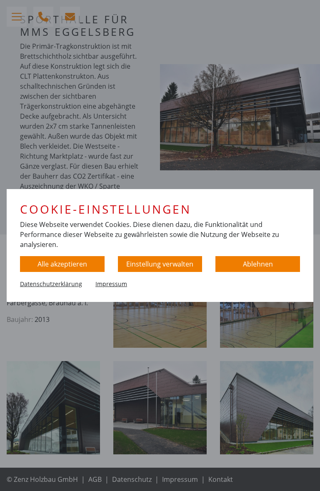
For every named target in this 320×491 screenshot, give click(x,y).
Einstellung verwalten (159, 264)
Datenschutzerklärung (51, 284)
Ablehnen (258, 264)
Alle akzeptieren (62, 264)
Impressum (111, 284)
